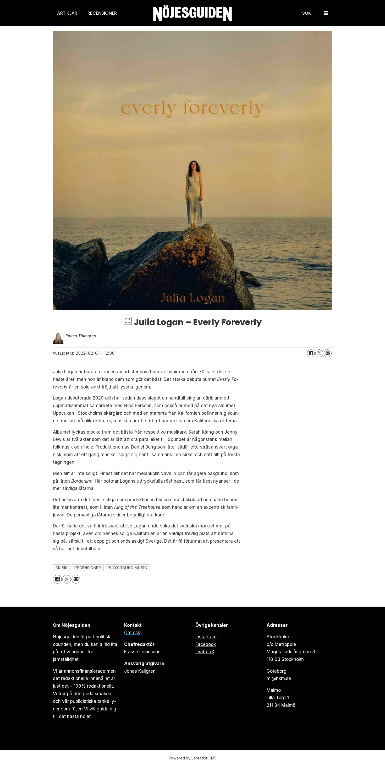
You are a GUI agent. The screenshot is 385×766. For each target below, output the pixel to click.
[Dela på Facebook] (311, 353)
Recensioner (102, 13)
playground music (127, 568)
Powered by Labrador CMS (193, 758)
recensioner (87, 568)
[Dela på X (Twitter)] (319, 353)
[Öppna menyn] (325, 13)
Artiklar (67, 13)
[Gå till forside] (192, 13)
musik (62, 568)
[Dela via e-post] (328, 353)
